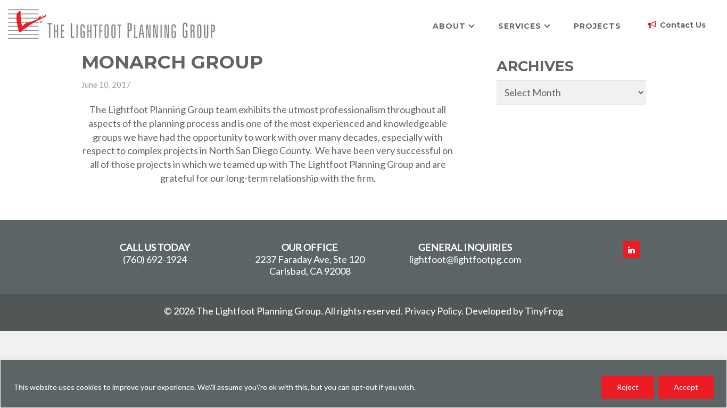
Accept (686, 387)
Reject (628, 387)
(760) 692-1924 (155, 259)
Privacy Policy (432, 311)
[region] (363, 384)
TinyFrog (544, 311)
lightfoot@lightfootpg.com (465, 259)
